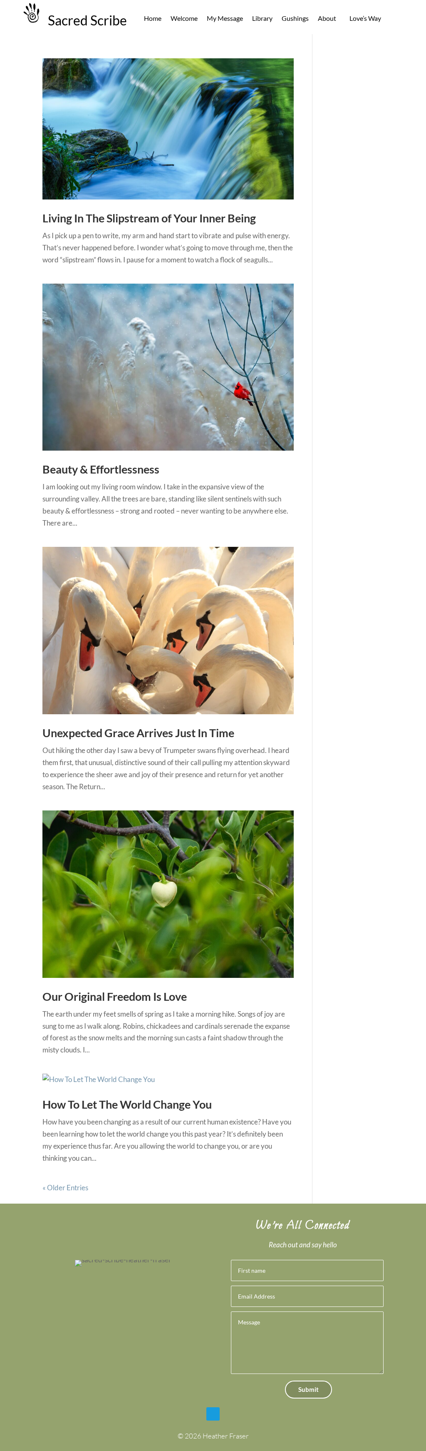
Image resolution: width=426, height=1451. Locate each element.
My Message (225, 18)
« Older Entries (65, 1187)
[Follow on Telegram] (213, 1414)
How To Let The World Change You (127, 1104)
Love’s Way (365, 18)
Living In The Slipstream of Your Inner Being (149, 218)
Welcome (184, 18)
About (327, 18)
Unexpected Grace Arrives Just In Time (138, 733)
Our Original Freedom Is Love (114, 996)
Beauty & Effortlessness (100, 469)
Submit (308, 1389)
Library (262, 18)
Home (152, 18)
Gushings (295, 18)
